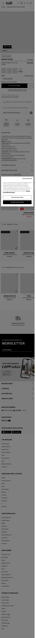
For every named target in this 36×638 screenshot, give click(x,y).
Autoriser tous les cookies (17, 202)
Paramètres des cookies (17, 197)
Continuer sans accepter (27, 178)
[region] (17, 191)
